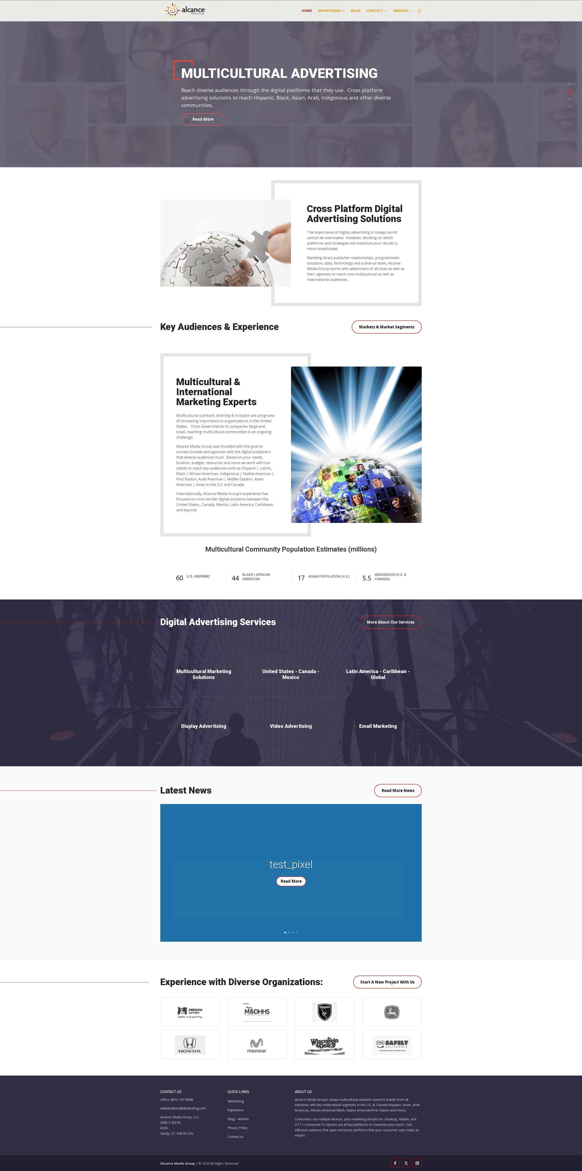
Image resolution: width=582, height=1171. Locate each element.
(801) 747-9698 (182, 1099)
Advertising (329, 11)
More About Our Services (390, 622)
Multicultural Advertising (279, 73)
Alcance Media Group (177, 1163)
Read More (202, 119)
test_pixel (291, 864)
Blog (355, 11)
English (401, 11)
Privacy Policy (238, 1128)
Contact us (235, 1136)
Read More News (397, 790)
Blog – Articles (238, 1119)
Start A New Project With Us (387, 982)
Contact (374, 11)
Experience (235, 1110)
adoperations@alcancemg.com (183, 1108)
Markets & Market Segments (386, 327)
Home (307, 11)
